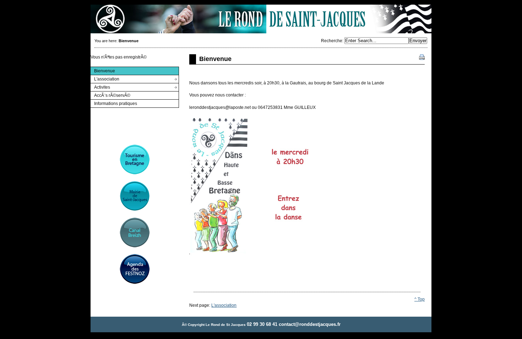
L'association (104, 78)
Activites (100, 86)
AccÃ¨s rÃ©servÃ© (110, 94)
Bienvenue (102, 70)
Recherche (331, 40)
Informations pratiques (113, 102)
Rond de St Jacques (261, 19)
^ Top (419, 299)
